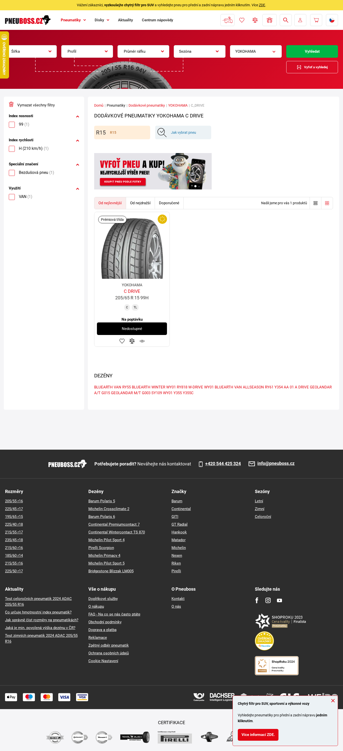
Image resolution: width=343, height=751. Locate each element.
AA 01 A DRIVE (296, 387)
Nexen (177, 555)
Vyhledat (312, 51)
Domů (98, 105)
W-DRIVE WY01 (201, 387)
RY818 (182, 387)
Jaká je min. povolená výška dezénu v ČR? (40, 628)
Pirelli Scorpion (101, 547)
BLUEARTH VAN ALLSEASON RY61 (244, 387)
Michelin (179, 547)
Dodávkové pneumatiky (147, 105)
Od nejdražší (140, 203)
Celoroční (263, 516)
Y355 (178, 393)
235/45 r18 (14, 540)
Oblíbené (242, 20)
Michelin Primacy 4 (104, 555)
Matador (179, 540)
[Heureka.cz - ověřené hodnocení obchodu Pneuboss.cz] (267, 640)
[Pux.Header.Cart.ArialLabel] (316, 20)
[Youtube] (279, 600)
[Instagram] (268, 600)
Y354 (278, 387)
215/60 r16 (14, 547)
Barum (177, 501)
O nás (176, 606)
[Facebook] (256, 600)
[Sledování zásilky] (227, 20)
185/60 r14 (14, 555)
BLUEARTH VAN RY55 (112, 387)
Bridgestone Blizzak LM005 (111, 571)
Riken (176, 563)
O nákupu (96, 606)
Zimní (259, 509)
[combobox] (31, 51)
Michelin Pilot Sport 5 (106, 563)
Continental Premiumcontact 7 (114, 524)
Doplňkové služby (103, 598)
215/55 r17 (14, 532)
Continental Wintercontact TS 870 (116, 532)
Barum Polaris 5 (101, 501)
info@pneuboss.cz (276, 463)
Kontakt (178, 598)
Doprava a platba (102, 630)
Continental (181, 509)
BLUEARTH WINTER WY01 (154, 387)
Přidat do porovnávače (132, 341)
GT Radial (180, 524)
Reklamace (97, 637)
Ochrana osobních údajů (108, 653)
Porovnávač (255, 20)
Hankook (179, 532)
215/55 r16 (14, 563)
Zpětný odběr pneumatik (108, 645)
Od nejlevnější (110, 203)
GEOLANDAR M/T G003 (130, 393)
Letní (259, 501)
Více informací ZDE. (258, 734)
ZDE (262, 5)
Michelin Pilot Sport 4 (106, 540)
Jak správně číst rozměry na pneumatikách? (41, 620)
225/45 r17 (14, 509)
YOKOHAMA (178, 105)
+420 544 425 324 (223, 463)
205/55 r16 (14, 501)
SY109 (156, 393)
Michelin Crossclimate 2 (108, 509)
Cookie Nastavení (103, 661)
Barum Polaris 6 (101, 516)
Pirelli (176, 571)
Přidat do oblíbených (122, 341)
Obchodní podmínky (105, 622)
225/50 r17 (14, 571)
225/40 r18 (14, 524)
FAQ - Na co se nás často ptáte (114, 614)
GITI (175, 516)
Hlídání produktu (142, 341)
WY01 (168, 393)
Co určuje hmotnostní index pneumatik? (38, 612)
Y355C (188, 393)
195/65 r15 (14, 516)
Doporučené (169, 203)
